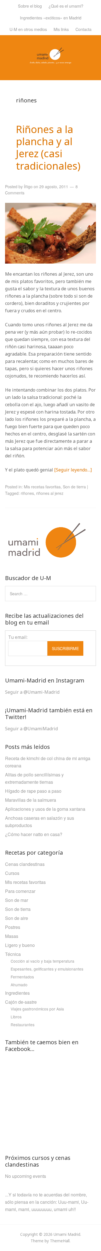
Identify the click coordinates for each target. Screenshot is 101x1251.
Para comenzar (20, 891)
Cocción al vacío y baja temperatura (42, 961)
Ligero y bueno (20, 945)
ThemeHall (60, 1240)
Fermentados (22, 977)
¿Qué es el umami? (66, 6)
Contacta (83, 29)
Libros (16, 1016)
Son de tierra (74, 486)
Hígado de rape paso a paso (33, 791)
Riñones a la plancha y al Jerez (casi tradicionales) (48, 147)
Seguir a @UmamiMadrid (31, 729)
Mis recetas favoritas (42, 486)
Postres (12, 927)
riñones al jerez (49, 493)
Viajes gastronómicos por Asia (37, 1009)
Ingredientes (17, 993)
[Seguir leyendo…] (73, 470)
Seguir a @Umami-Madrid (32, 692)
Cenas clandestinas (25, 864)
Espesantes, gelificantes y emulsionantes (47, 969)
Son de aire (16, 918)
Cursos (12, 873)
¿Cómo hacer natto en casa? (33, 834)
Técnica (13, 954)
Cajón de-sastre (21, 1002)
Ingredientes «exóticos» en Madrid (50, 18)
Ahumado (19, 984)
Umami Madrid (67, 1234)
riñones (27, 493)
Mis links (61, 29)
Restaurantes (23, 1024)
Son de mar (16, 900)
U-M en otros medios (28, 29)
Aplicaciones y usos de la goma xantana (45, 809)
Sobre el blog (30, 6)
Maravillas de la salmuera (30, 800)
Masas (11, 936)
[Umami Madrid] (50, 60)
